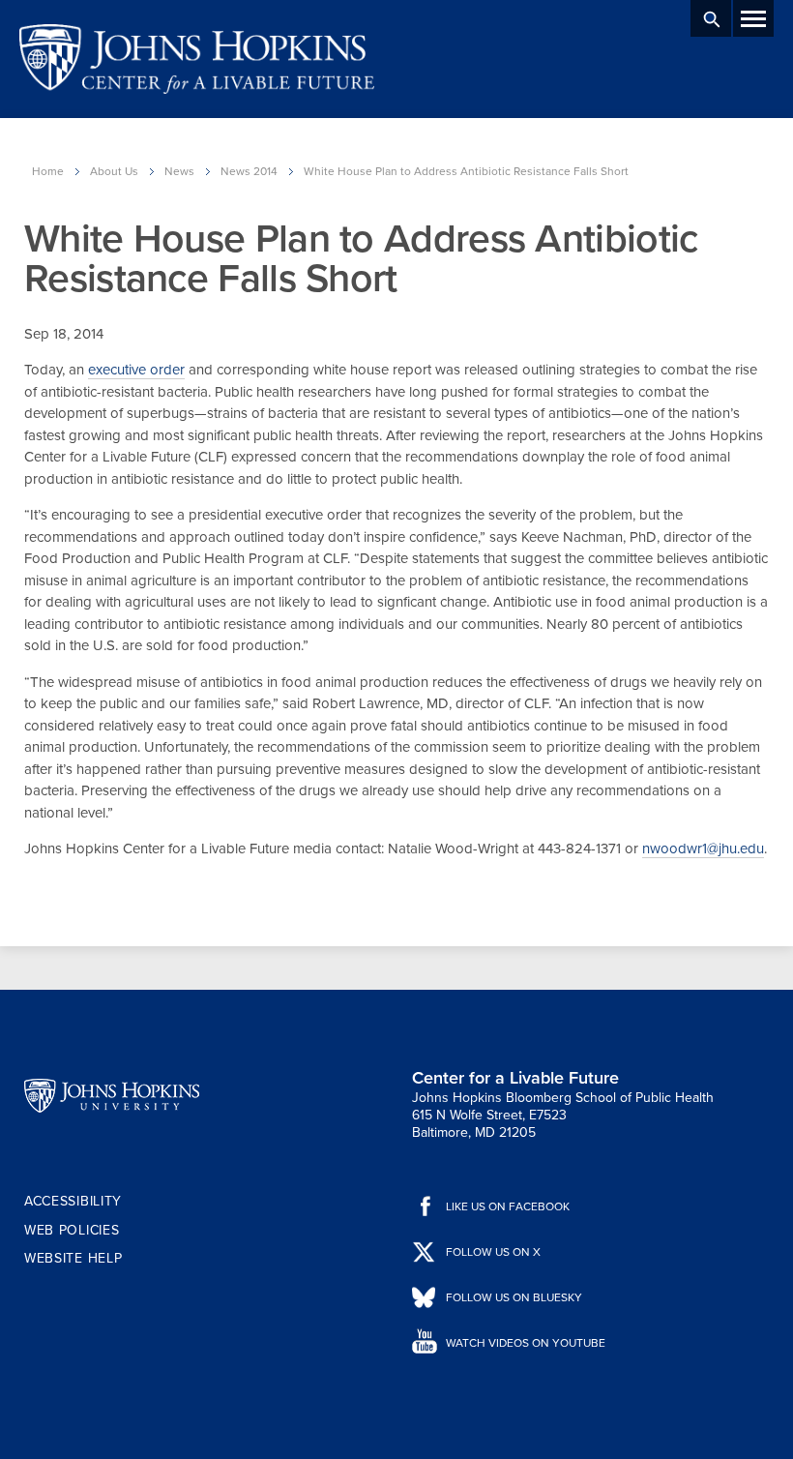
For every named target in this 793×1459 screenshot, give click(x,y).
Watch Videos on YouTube (525, 1343)
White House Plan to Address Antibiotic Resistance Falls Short (466, 171)
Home (48, 171)
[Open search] (710, 18)
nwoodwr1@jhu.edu (703, 848)
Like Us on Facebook (508, 1206)
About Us (114, 171)
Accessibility (73, 1201)
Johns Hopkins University (111, 1096)
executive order (136, 369)
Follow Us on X (493, 1252)
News (179, 171)
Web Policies (71, 1230)
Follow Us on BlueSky (514, 1297)
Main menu (753, 18)
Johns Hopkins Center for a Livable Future (203, 59)
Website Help (73, 1258)
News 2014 (249, 171)
